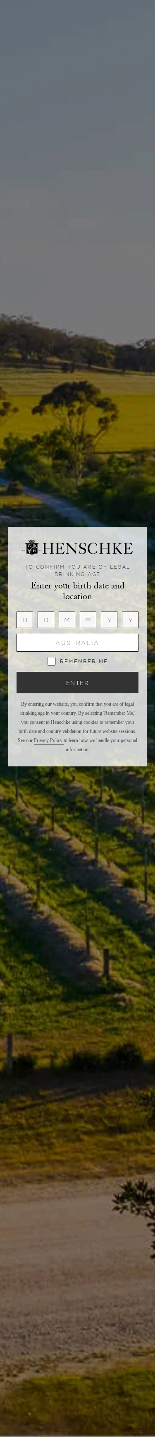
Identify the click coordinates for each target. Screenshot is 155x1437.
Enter (77, 682)
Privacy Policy (49, 740)
